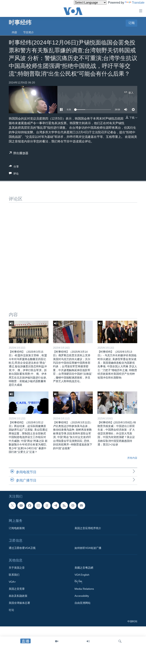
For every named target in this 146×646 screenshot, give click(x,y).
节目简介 (28, 32)
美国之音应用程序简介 (88, 528)
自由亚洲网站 (82, 602)
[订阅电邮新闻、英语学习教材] (81, 505)
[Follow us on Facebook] (29, 505)
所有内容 (132, 457)
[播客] (72, 505)
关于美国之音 (17, 567)
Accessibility (82, 595)
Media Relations (84, 588)
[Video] (56, 641)
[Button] (14, 167)
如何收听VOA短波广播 (88, 547)
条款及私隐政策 (18, 595)
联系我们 (14, 574)
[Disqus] (73, 250)
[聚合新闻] (64, 505)
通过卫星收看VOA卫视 (22, 547)
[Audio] (88, 641)
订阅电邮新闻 (17, 528)
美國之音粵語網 (84, 567)
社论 (11, 609)
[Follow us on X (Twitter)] (12, 505)
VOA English (82, 574)
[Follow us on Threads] (47, 505)
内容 (14, 32)
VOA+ (12, 581)
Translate (138, 2)
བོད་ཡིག (78, 581)
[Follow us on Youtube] (21, 505)
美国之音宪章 (17, 588)
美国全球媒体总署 (19, 602)
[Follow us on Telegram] (55, 505)
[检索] (120, 641)
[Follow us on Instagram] (38, 505)
